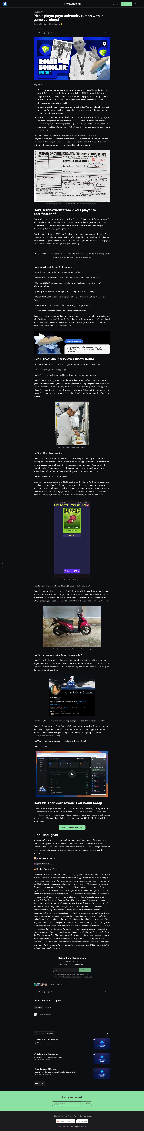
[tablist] (43, 1007)
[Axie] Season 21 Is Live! (45, 1069)
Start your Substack (66, 1121)
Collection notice (86, 1116)
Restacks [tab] (47, 1007)
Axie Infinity (47, 1045)
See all (37, 1083)
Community (38, 12)
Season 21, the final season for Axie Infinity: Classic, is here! (55, 1072)
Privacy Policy (88, 977)
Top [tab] (36, 1034)
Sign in (137, 4)
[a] (72, 774)
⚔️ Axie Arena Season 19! (46, 1039)
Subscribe (127, 4)
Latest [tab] (41, 1034)
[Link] (30, 212)
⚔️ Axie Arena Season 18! (46, 1054)
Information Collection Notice (71, 977)
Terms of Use (82, 975)
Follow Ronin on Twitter (48, 869)
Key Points (37, 1042)
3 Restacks (58, 985)
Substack (61, 1127)
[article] (72, 1043)
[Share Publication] (118, 4)
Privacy (70, 1116)
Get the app (82, 1121)
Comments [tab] (38, 1007)
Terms (76, 1116)
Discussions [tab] (50, 1034)
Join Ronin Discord (45, 863)
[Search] (113, 4)
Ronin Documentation (47, 858)
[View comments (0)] (44, 33)
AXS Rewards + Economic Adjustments (48, 1057)
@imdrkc (101, 663)
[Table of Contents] (2, 565)
